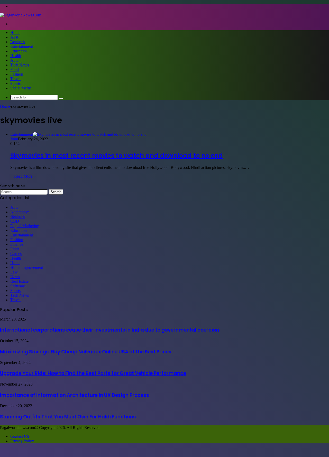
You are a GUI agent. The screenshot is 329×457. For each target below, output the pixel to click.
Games (16, 253)
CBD (14, 221)
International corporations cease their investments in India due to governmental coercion (109, 329)
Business (17, 42)
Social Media (21, 88)
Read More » (24, 176)
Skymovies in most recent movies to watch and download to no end (116, 155)
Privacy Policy (22, 441)
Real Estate (19, 281)
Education (18, 51)
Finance (16, 244)
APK (14, 37)
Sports (15, 83)
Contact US (19, 436)
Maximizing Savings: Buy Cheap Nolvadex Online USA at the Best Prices (85, 351)
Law (14, 272)
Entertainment (21, 46)
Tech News (19, 65)
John (14, 139)
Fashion (16, 74)
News (15, 277)
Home (15, 32)
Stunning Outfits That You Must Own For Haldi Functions (68, 416)
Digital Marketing (24, 226)
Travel (15, 79)
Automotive (20, 212)
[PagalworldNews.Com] (20, 15)
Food (14, 69)
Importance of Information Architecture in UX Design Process (74, 395)
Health (15, 55)
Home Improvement (26, 267)
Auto (14, 60)
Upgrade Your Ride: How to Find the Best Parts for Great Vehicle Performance (93, 373)
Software (17, 286)
